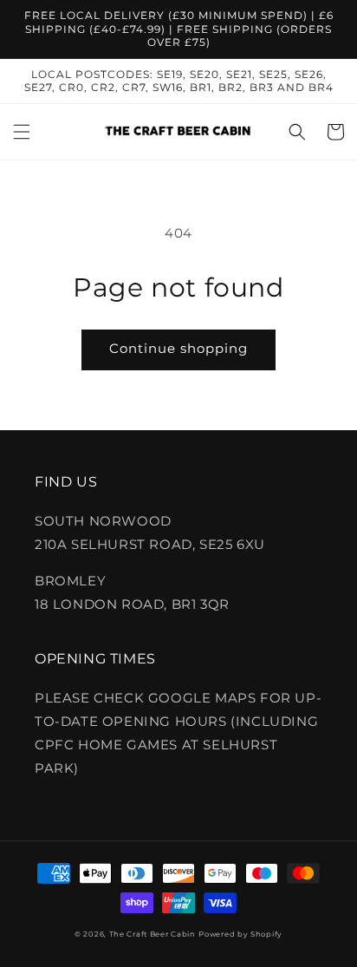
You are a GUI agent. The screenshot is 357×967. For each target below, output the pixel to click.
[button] (22, 132)
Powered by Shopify (240, 934)
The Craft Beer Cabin (152, 934)
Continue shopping (178, 348)
